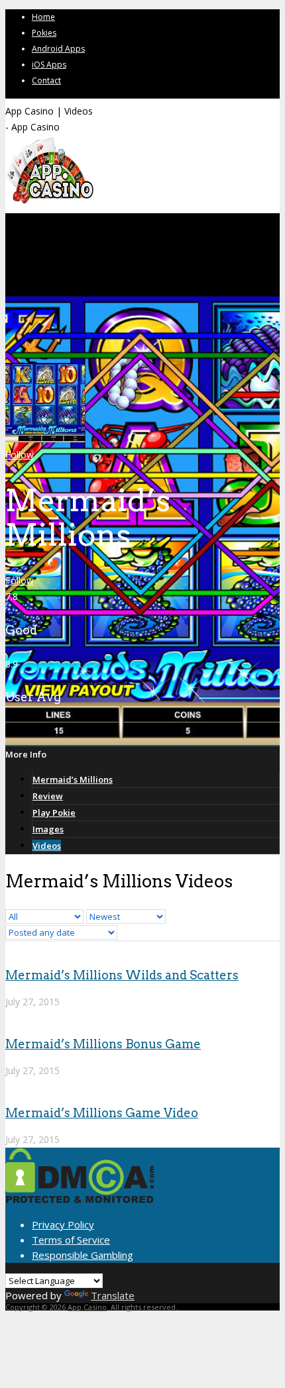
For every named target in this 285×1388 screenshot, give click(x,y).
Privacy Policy (63, 1224)
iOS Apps (49, 64)
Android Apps (58, 48)
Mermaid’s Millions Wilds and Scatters (122, 975)
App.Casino (87, 1307)
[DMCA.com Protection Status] (79, 1199)
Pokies (44, 32)
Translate (113, 1295)
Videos (46, 846)
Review (47, 796)
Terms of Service (71, 1239)
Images (48, 829)
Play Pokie (54, 812)
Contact (46, 80)
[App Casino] (49, 202)
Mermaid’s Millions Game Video (101, 1113)
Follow (19, 454)
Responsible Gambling (82, 1255)
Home (43, 17)
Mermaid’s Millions (72, 779)
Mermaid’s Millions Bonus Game (103, 1044)
